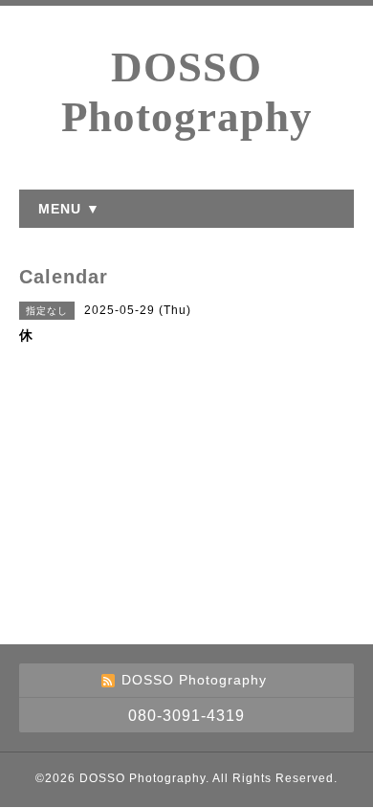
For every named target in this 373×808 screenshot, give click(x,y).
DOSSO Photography (142, 778)
